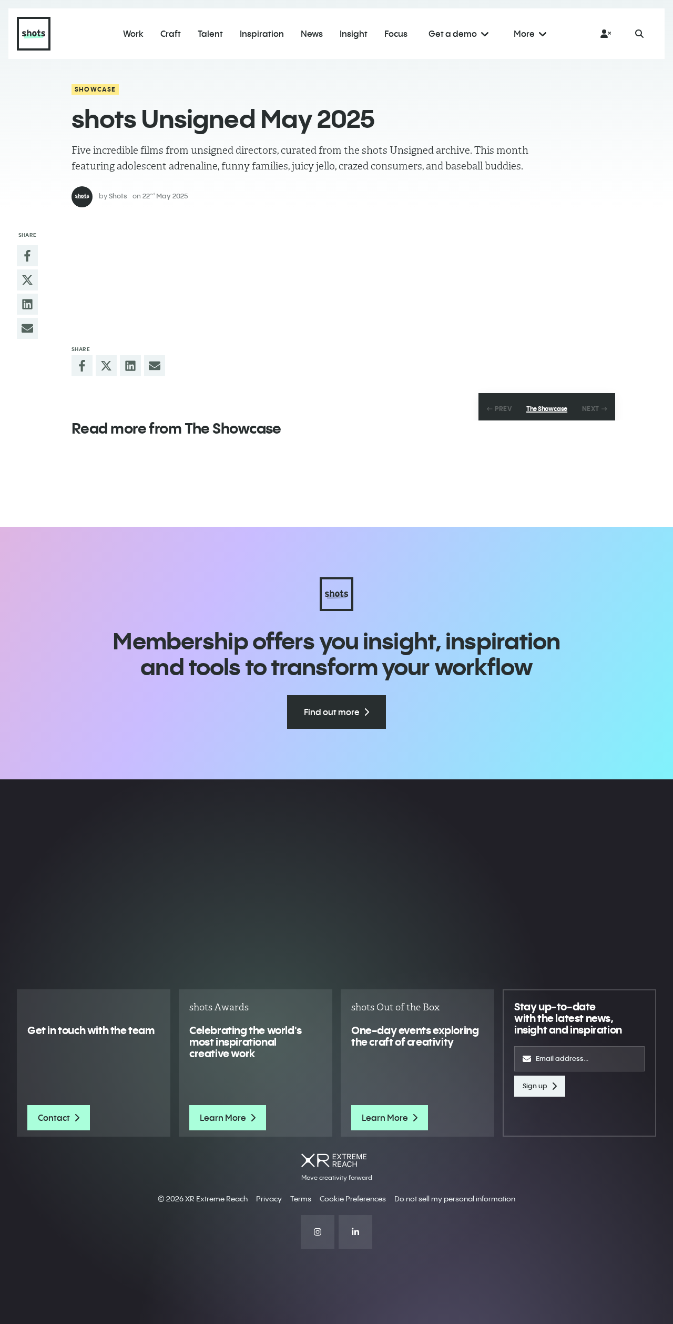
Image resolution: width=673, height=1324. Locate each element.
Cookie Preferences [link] (353, 1198)
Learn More (223, 1117)
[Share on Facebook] (27, 255)
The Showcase (546, 409)
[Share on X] (27, 279)
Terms (300, 1198)
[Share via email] (27, 328)
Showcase (95, 89)
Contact (54, 1117)
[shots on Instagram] (317, 1232)
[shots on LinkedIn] (355, 1232)
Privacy (269, 1198)
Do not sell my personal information (454, 1198)
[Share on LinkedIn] (27, 304)
